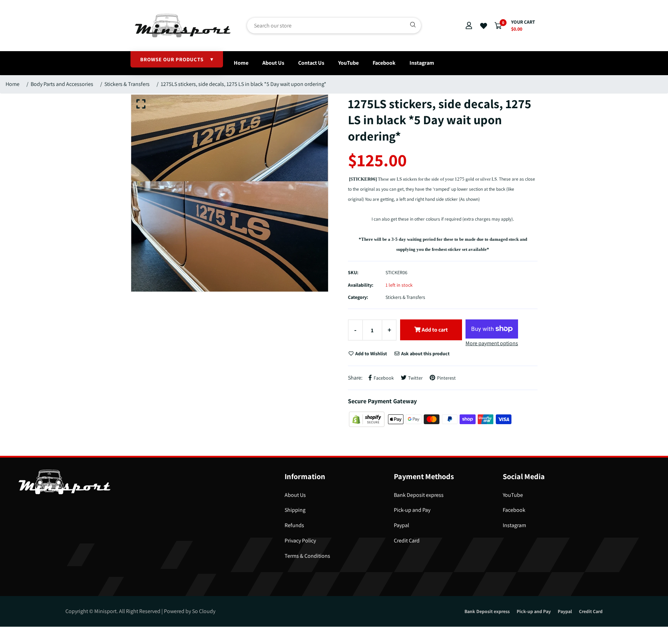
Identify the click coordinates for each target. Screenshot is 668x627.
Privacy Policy (300, 540)
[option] (229, 193)
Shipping (295, 510)
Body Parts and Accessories (62, 84)
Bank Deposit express (419, 495)
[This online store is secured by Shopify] (367, 418)
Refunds (294, 525)
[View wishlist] (483, 26)
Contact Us (311, 62)
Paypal (401, 525)
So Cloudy (203, 611)
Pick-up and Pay (412, 510)
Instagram (421, 62)
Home (241, 62)
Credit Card (407, 540)
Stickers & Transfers (127, 84)
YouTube (348, 62)
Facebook (384, 62)
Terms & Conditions (307, 555)
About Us (273, 62)
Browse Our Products (176, 59)
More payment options (492, 343)
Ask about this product (425, 353)
